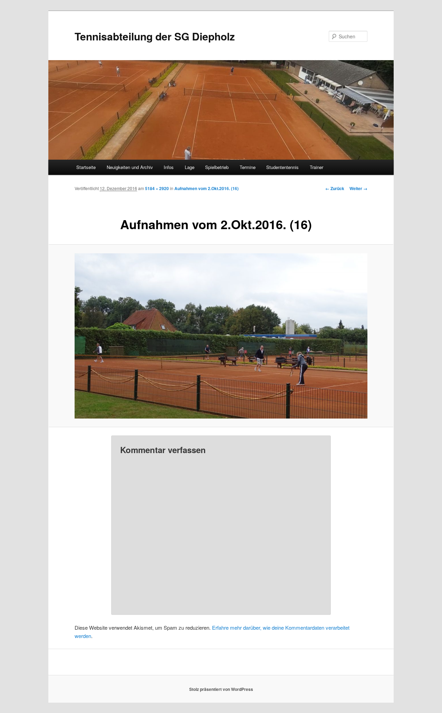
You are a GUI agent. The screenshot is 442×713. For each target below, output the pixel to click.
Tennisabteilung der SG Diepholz (155, 36)
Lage (189, 167)
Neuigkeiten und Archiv (130, 167)
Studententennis (282, 167)
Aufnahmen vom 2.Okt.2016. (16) (206, 188)
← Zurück (334, 188)
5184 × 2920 (157, 188)
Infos (169, 167)
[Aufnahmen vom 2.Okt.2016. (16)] (221, 336)
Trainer (316, 167)
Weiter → (358, 188)
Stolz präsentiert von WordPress (221, 689)
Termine (248, 167)
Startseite (86, 167)
